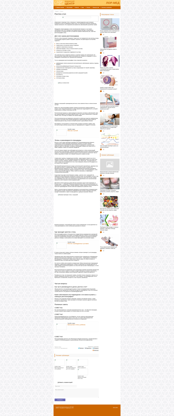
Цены (83, 7)
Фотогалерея (69, 7)
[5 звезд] (59, 348)
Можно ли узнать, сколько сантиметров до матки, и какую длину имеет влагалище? (109, 69)
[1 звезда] (55, 348)
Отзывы (88, 7)
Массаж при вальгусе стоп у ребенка (59, 368)
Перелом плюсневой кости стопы (82, 378)
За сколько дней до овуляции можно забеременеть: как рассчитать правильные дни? (109, 107)
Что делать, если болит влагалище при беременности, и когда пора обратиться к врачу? (109, 127)
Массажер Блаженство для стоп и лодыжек (71, 368)
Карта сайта (115, 407)
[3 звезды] (57, 348)
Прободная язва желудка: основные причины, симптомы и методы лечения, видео (109, 229)
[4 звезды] (58, 348)
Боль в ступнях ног (82, 367)
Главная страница (60, 7)
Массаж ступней (73, 130)
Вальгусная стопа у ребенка (76, 324)
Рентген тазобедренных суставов (78, 243)
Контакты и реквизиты (107, 7)
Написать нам (96, 7)
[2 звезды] (56, 348)
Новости (77, 7)
